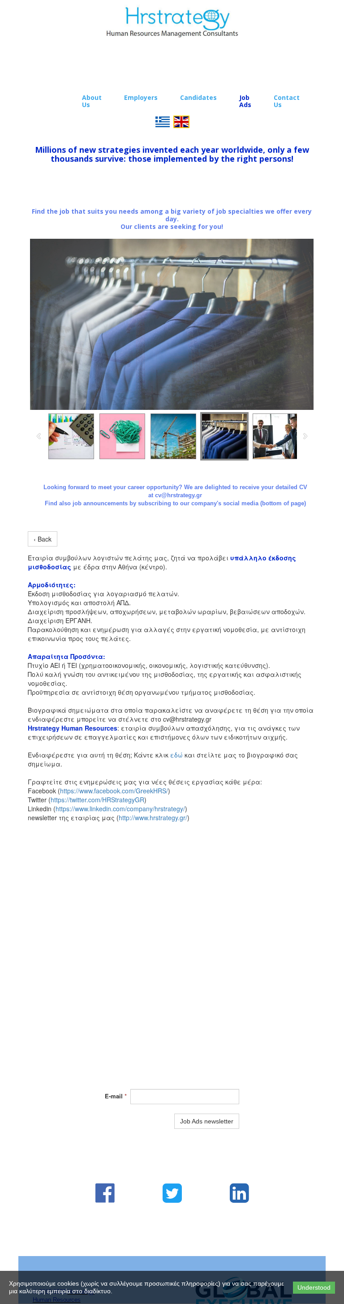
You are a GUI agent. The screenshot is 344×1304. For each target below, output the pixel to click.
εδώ (176, 754)
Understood (314, 1287)
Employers (141, 97)
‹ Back (43, 538)
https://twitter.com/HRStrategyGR (97, 799)
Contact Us (287, 101)
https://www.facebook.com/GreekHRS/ (114, 790)
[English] (181, 121)
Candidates (198, 97)
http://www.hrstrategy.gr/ (153, 817)
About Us (92, 101)
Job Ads (245, 101)
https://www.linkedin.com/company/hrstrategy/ (120, 808)
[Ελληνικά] (162, 121)
